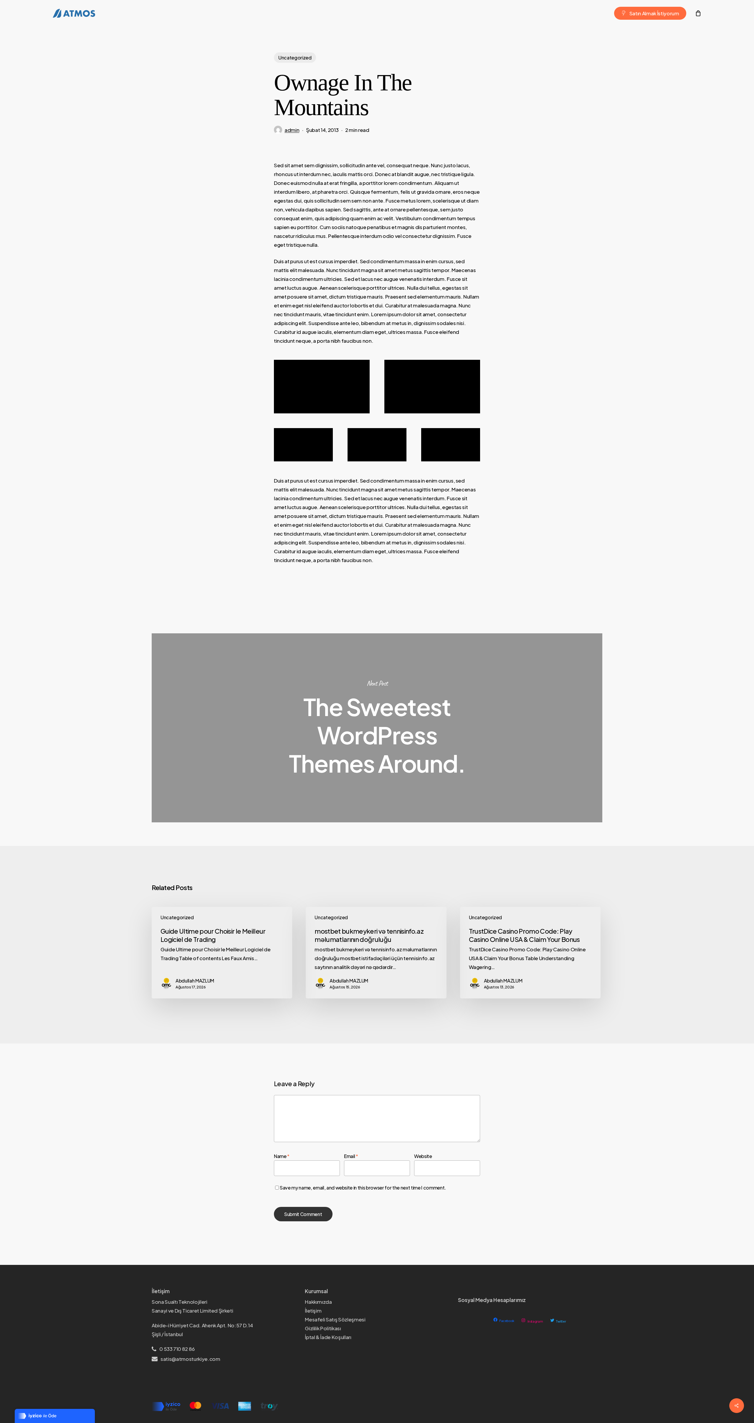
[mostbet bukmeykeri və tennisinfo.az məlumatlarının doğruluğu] (376, 952)
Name (282, 1156)
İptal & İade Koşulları (328, 1337)
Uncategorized (295, 57)
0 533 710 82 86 (177, 1349)
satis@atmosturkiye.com (190, 1359)
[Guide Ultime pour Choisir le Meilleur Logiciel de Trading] (222, 952)
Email (351, 1156)
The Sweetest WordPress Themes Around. (377, 727)
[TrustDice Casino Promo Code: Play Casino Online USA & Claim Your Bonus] (530, 952)
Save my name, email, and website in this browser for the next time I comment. (363, 1188)
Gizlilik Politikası (323, 1328)
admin (292, 130)
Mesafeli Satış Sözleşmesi (335, 1319)
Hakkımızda (318, 1301)
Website (423, 1156)
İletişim (313, 1310)
